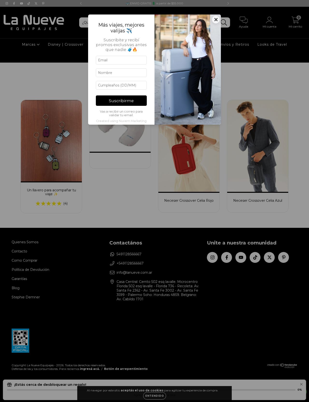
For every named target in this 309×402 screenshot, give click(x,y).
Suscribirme (121, 100)
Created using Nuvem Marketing (121, 121)
